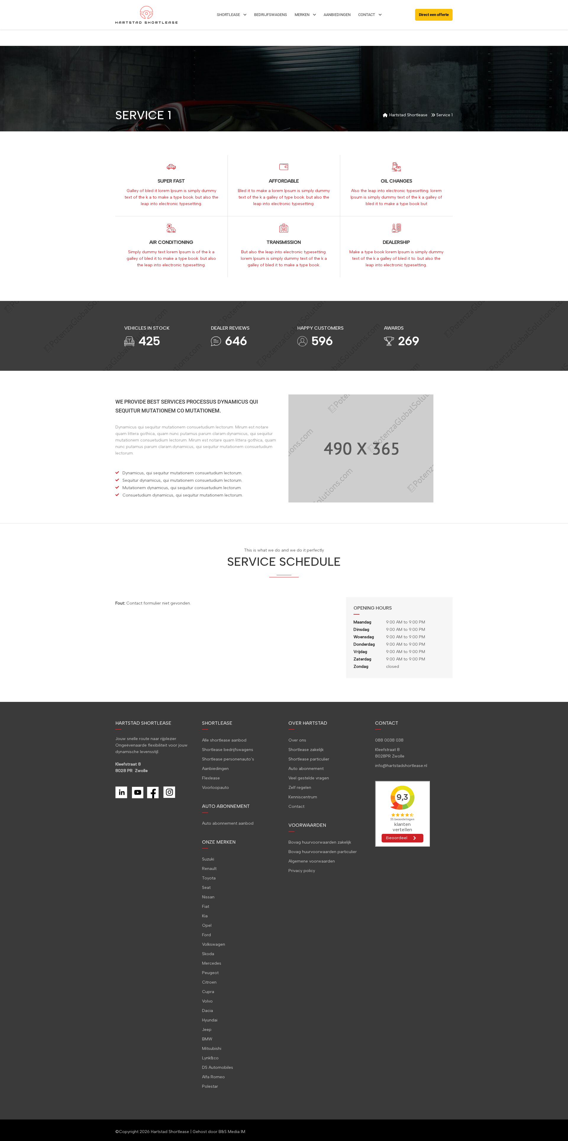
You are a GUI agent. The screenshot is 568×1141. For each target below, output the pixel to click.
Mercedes (211, 963)
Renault (209, 868)
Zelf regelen (299, 787)
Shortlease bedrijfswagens (227, 749)
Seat (206, 887)
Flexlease (211, 778)
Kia (205, 915)
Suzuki (208, 859)
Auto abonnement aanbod (228, 823)
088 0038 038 (389, 740)
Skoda (208, 953)
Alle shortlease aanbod (224, 740)
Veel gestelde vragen (308, 778)
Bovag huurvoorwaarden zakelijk (319, 842)
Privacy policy (301, 870)
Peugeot (210, 972)
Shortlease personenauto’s (228, 759)
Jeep (207, 1029)
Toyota (209, 878)
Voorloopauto (215, 787)
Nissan (208, 897)
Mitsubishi (211, 1048)
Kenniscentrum (302, 797)
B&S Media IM (232, 1131)
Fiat (205, 906)
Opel (207, 925)
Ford (206, 934)
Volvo (207, 1001)
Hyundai (209, 1020)
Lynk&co (210, 1058)
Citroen (209, 982)
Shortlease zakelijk (306, 749)
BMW (207, 1039)
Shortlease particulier (308, 759)
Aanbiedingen (215, 768)
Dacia (207, 1010)
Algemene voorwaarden (311, 861)
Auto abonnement (306, 768)
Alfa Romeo (213, 1076)
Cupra (208, 991)
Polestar (210, 1086)
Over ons (297, 740)
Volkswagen (213, 944)
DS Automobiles (217, 1067)
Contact (296, 806)
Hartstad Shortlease (170, 1131)
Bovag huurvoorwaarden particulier (322, 851)
